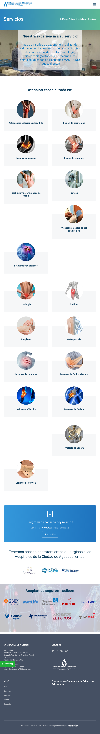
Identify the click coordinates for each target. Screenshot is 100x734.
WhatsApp (9, 664)
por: (65, 726)
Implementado (58, 726)
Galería (6, 700)
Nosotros (7, 691)
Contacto (7, 704)
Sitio (50, 726)
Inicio (6, 687)
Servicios (7, 695)
